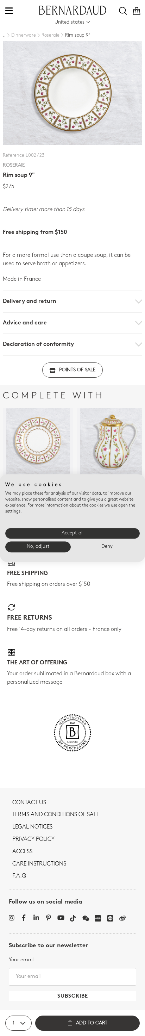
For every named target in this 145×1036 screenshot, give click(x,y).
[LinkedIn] (36, 918)
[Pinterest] (48, 918)
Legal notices (32, 827)
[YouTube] (61, 918)
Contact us (29, 803)
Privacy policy (33, 839)
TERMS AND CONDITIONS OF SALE (55, 815)
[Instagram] (11, 918)
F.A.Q (19, 876)
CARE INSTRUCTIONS (39, 864)
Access (22, 852)
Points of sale (77, 370)
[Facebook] (24, 918)
